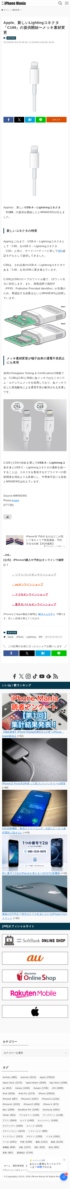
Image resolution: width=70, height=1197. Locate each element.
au (7, 1088)
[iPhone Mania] (13, 3)
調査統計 (25, 1152)
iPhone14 (11, 1104)
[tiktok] (35, 676)
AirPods (10, 1077)
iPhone (20, 637)
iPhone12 (29, 1099)
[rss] (55, 676)
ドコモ (53, 1136)
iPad (9, 1093)
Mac (8, 1109)
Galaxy (22, 1088)
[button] (8, 120)
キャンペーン (48, 1120)
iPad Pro (27, 1093)
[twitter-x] (21, 676)
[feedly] (49, 676)
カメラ (27, 1120)
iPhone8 (10, 1099)
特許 (40, 1147)
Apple (15, 500)
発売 (54, 1147)
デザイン (34, 1136)
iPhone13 (50, 1099)
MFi (60, 251)
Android (28, 1077)
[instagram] (28, 676)
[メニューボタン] (66, 3)
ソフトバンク (37, 1131)
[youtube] (42, 676)
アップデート (53, 1115)
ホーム (7, 1165)
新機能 (9, 1147)
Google (41, 1088)
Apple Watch (36, 1082)
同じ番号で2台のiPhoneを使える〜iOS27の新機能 (31, 873)
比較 (25, 1147)
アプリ (10, 1120)
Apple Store (12, 1082)
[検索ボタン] (60, 3)
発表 (8, 1152)
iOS (57, 1088)
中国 (26, 1142)
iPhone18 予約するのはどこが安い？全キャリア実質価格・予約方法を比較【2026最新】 (44, 540)
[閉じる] (64, 1160)
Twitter (9, 1115)
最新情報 (11, 38)
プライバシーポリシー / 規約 (17, 1170)
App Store (58, 1082)
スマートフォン (14, 1131)
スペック (34, 1126)
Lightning (31, 637)
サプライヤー (13, 1126)
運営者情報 (18, 1165)
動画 (57, 1142)
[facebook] (14, 676)
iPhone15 (32, 1104)
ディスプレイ (13, 1136)
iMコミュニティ (46, 614)
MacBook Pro (28, 1109)
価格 (41, 1142)
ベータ (10, 1142)
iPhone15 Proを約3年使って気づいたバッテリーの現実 (34, 783)
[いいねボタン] (7, 516)
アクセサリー (29, 1115)
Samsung (51, 1109)
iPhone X (51, 1104)
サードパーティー (53, 637)
